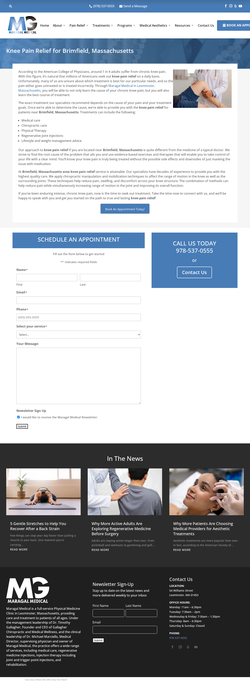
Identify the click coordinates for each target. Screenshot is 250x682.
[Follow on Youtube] (196, 647)
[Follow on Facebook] (172, 647)
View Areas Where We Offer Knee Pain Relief (46, 679)
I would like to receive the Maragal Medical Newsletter (59, 417)
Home (44, 25)
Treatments (101, 25)
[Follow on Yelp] (188, 647)
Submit (22, 426)
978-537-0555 (194, 250)
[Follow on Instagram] (180, 647)
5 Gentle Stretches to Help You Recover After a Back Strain (38, 526)
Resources (182, 25)
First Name (101, 606)
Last (83, 284)
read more (19, 549)
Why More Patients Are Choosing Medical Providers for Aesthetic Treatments (203, 528)
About (57, 25)
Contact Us (206, 25)
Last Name (133, 606)
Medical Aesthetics (153, 25)
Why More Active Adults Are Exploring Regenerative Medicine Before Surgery (121, 528)
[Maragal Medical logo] (22, 25)
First (19, 284)
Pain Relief (77, 25)
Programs (124, 25)
